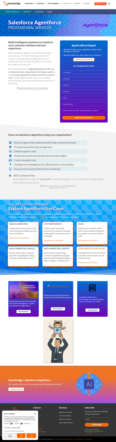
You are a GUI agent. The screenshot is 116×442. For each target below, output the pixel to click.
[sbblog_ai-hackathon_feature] (23, 283)
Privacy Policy (94, 432)
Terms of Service (79, 439)
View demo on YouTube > (19, 238)
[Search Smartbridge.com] (109, 4)
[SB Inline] (12, 2)
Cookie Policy (68, 439)
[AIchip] (92, 285)
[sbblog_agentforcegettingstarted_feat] (58, 286)
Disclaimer (89, 439)
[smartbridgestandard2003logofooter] (15, 408)
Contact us (41, 217)
